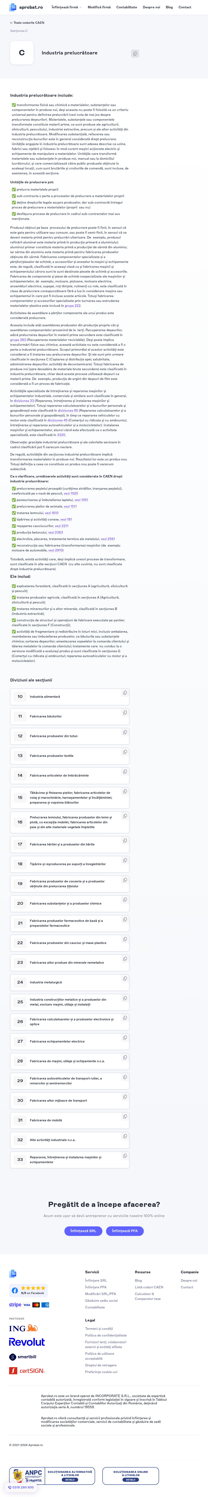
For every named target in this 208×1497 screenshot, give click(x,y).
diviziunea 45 (58, 420)
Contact (185, 7)
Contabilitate (126, 7)
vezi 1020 (71, 493)
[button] (67, 7)
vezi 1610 (51, 513)
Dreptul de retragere (101, 1365)
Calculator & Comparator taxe (148, 1296)
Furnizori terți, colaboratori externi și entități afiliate (105, 1344)
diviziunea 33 (24, 401)
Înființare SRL (96, 1280)
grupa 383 (18, 340)
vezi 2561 (108, 539)
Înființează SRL (83, 1231)
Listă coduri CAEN (149, 1287)
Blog (169, 7)
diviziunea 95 (68, 410)
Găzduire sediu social (101, 1301)
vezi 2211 (61, 526)
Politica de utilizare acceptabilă (99, 1356)
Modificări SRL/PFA (100, 1294)
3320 (61, 435)
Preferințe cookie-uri (101, 1372)
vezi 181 (66, 519)
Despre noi (151, 7)
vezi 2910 (55, 550)
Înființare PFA (95, 1287)
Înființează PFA (125, 1231)
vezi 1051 (81, 500)
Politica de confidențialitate (106, 1335)
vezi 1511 (70, 506)
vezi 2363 (55, 532)
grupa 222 (73, 306)
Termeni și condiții (99, 1329)
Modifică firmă (99, 7)
